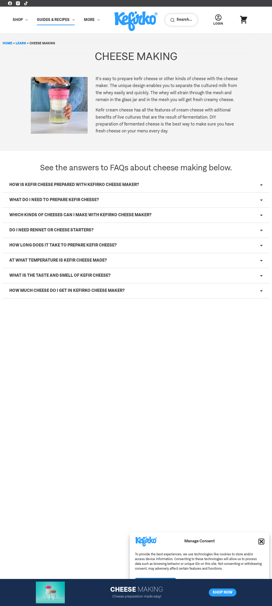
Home (7, 43)
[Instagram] (18, 3)
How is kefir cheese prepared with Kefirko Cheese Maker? (74, 185)
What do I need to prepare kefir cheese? (54, 200)
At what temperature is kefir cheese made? (58, 260)
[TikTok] (26, 3)
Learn (21, 43)
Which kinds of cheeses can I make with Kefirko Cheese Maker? (80, 215)
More (89, 20)
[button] (261, 541)
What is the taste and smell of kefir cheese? (59, 276)
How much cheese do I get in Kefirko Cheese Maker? (67, 291)
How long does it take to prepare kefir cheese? (63, 245)
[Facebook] (10, 3)
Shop (18, 20)
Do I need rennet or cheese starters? (51, 230)
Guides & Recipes (53, 20)
